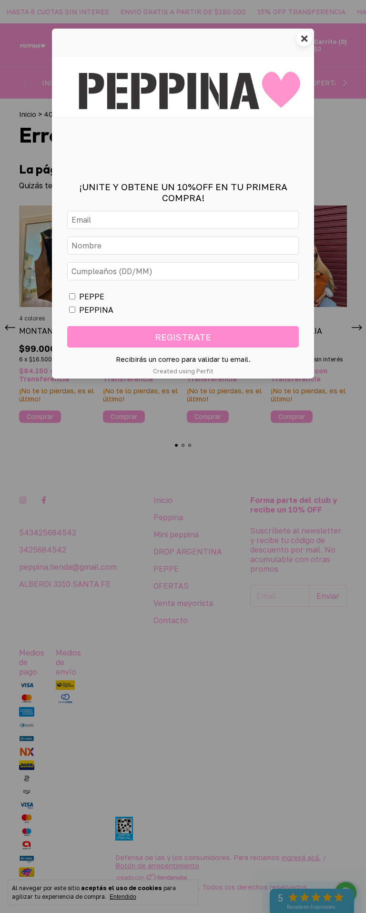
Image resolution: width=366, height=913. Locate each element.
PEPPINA (96, 310)
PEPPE (91, 296)
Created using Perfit (183, 371)
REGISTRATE (183, 336)
